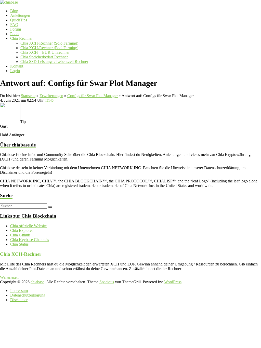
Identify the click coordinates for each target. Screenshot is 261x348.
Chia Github (20, 235)
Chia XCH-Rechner (20, 254)
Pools (14, 34)
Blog (14, 11)
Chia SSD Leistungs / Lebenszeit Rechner (54, 61)
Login (15, 71)
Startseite (28, 95)
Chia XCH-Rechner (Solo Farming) (49, 43)
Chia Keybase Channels (29, 239)
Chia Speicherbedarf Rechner (44, 57)
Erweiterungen (51, 95)
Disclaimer (19, 300)
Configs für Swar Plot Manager (92, 95)
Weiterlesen (9, 277)
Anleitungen (20, 15)
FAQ (14, 24)
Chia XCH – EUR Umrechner (45, 52)
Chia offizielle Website (28, 226)
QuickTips (18, 20)
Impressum (19, 290)
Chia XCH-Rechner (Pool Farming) (49, 48)
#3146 (49, 100)
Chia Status (19, 244)
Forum (15, 29)
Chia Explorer (21, 230)
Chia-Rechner (21, 38)
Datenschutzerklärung (27, 295)
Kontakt (16, 66)
